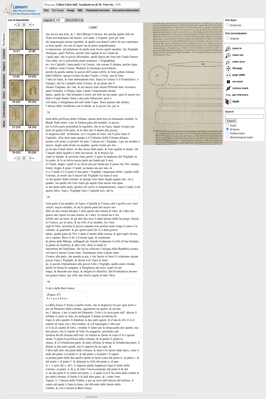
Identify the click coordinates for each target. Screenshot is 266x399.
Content (3, 54)
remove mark (240, 88)
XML (80, 10)
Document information (126, 10)
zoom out (237, 55)
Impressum (91, 397)
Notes (3, 94)
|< (51, 20)
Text (46, 10)
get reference (240, 94)
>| (82, 20)
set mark (237, 81)
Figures (3, 66)
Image (70, 10)
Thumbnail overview (98, 10)
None (3, 124)
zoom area (238, 61)
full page (237, 68)
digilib (235, 101)
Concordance (3, 109)
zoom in (236, 48)
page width (238, 74)
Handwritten (3, 81)
